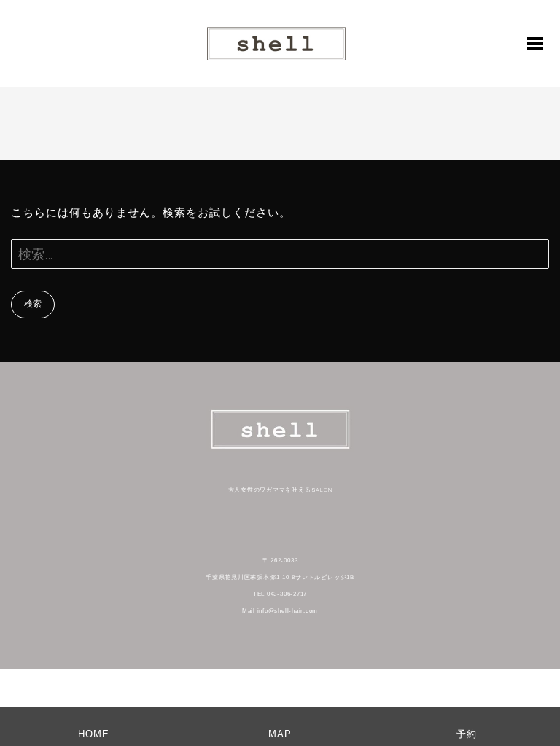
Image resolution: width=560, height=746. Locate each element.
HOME (93, 734)
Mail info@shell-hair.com (280, 611)
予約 (466, 734)
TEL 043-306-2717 (280, 594)
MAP (280, 734)
